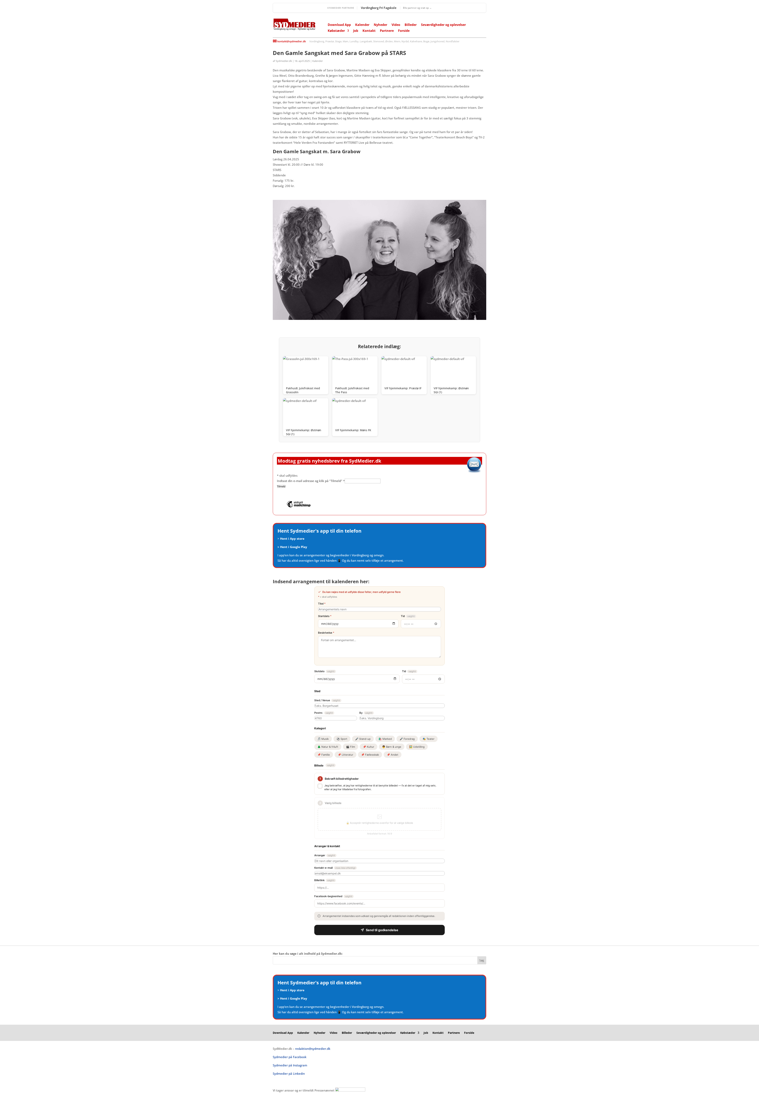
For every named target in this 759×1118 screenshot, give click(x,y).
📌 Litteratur (345, 754)
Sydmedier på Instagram (290, 1065)
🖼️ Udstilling (417, 746)
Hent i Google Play (293, 547)
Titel (322, 603)
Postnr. (323, 712)
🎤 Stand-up (363, 738)
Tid (408, 616)
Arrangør (324, 855)
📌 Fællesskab (370, 754)
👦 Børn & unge (391, 746)
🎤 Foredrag (407, 738)
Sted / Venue (327, 700)
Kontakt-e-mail (334, 867)
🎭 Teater (428, 738)
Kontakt (369, 31)
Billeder (411, 25)
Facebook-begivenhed (333, 896)
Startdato (324, 616)
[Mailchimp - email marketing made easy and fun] (298, 507)
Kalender (362, 25)
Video (396, 25)
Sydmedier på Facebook (289, 1057)
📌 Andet (392, 754)
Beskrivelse (326, 632)
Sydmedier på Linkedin (289, 1073)
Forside (404, 31)
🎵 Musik (323, 738)
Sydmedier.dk (284, 61)
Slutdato (324, 671)
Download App (339, 25)
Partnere (387, 31)
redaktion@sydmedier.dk (312, 1049)
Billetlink (324, 880)
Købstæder (336, 31)
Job (355, 31)
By (365, 712)
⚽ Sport (342, 738)
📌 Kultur (368, 746)
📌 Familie (323, 754)
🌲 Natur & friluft (327, 746)
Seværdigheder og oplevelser (443, 25)
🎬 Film (350, 746)
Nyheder (380, 25)
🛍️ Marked (385, 738)
